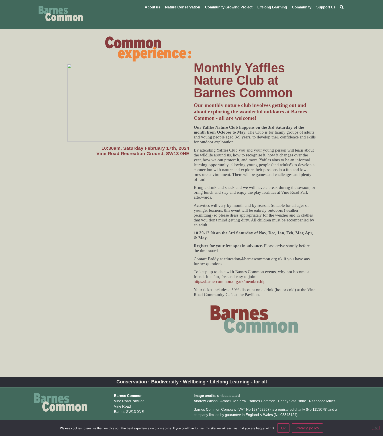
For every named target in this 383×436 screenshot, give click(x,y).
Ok (283, 428)
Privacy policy (307, 428)
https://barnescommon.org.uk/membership (230, 281)
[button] (342, 7)
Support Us (326, 7)
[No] (376, 428)
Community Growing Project (228, 7)
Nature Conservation (182, 7)
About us (152, 7)
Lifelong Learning (272, 7)
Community (301, 7)
